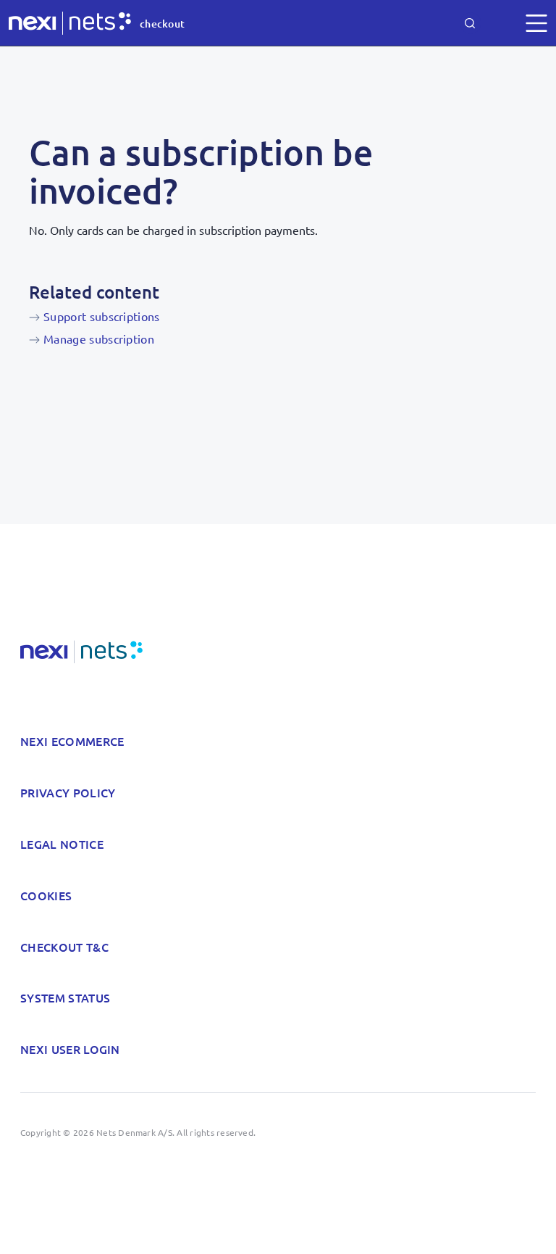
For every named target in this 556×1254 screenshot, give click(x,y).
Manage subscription (98, 338)
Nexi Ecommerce (72, 741)
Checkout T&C (64, 947)
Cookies (46, 895)
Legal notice (62, 844)
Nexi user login (70, 1049)
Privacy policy (67, 792)
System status (65, 997)
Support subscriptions (101, 316)
